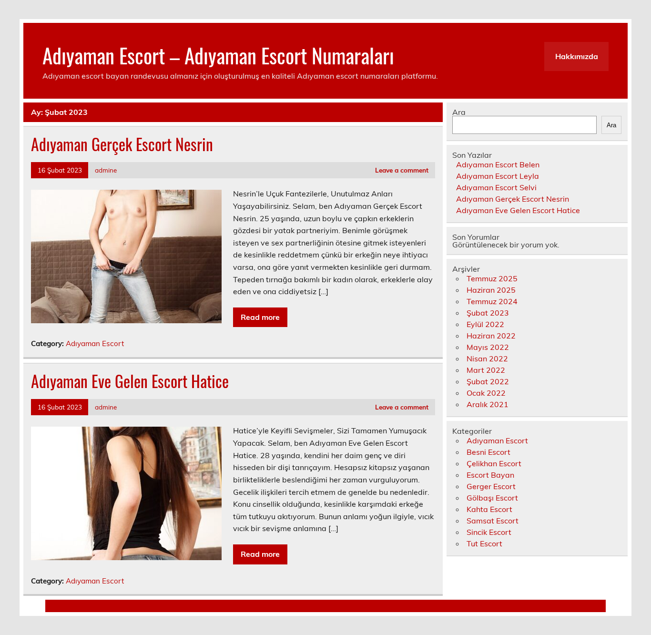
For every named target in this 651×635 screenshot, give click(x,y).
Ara (459, 112)
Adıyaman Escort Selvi (496, 187)
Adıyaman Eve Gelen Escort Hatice (130, 381)
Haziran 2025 (491, 290)
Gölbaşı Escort (492, 497)
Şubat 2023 (488, 313)
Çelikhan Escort (494, 463)
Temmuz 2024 (492, 301)
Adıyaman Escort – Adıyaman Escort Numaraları (218, 55)
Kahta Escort (489, 509)
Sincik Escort (489, 532)
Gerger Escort (491, 486)
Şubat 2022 (488, 381)
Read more (260, 317)
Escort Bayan (490, 475)
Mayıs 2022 (488, 347)
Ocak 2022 (486, 393)
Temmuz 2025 (492, 278)
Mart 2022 (486, 370)
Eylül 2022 (485, 324)
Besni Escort (488, 452)
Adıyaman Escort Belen (497, 164)
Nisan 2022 (487, 358)
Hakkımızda (576, 56)
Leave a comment (401, 170)
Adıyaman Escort (95, 343)
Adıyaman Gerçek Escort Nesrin (122, 144)
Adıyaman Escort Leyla (497, 176)
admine (106, 170)
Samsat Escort (493, 520)
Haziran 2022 (491, 335)
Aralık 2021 (488, 404)
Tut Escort (484, 543)
